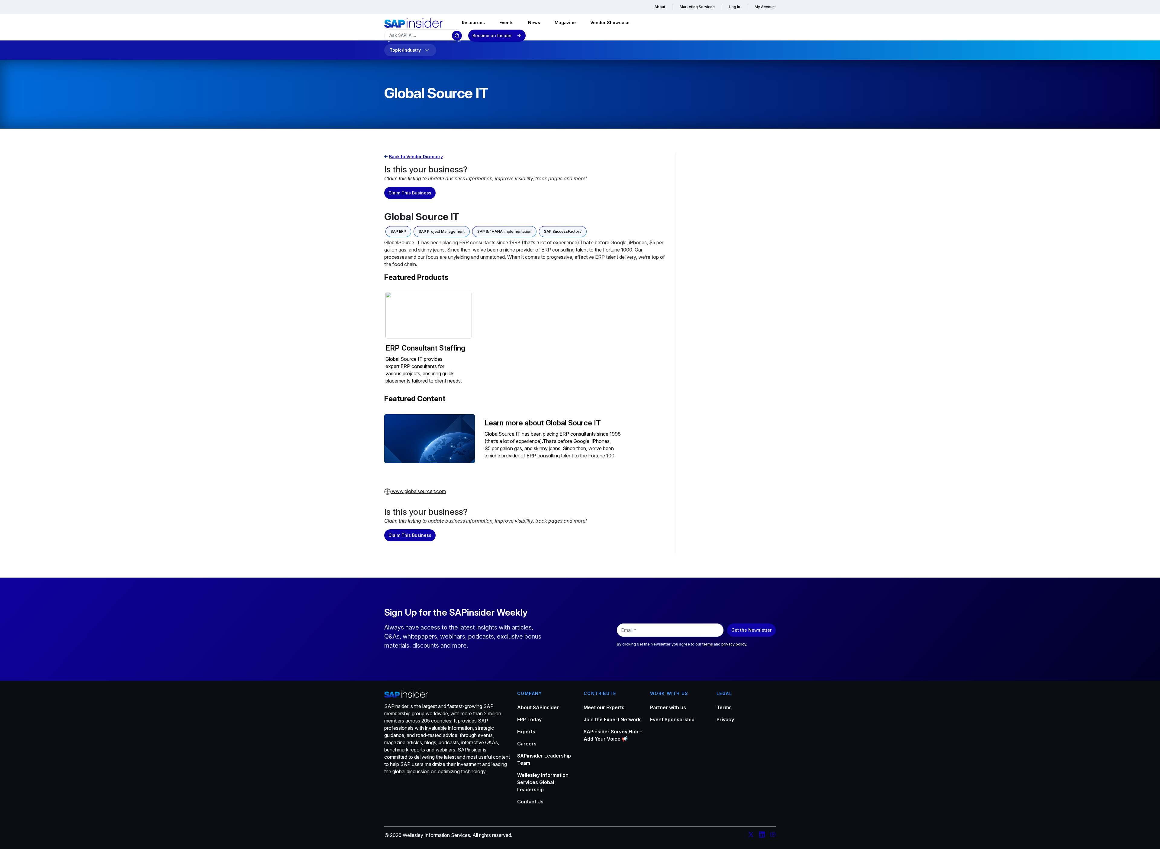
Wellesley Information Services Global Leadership (543, 782)
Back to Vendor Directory (416, 156)
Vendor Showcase (610, 22)
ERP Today (529, 719)
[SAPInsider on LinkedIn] (762, 835)
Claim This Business (409, 192)
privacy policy (733, 644)
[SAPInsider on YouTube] (773, 835)
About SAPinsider (538, 707)
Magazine (565, 22)
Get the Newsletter (751, 630)
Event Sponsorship (672, 719)
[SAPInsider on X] (751, 835)
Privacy (725, 719)
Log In (734, 7)
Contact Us (530, 802)
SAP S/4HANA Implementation (504, 231)
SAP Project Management (442, 231)
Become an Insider (492, 35)
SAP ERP (398, 231)
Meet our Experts (604, 707)
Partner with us (668, 707)
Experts (526, 732)
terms (707, 644)
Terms (724, 707)
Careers (526, 744)
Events (506, 22)
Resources (473, 22)
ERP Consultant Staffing (425, 348)
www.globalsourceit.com (418, 491)
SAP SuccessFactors (563, 231)
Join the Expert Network (612, 719)
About (659, 7)
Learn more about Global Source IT (543, 422)
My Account (765, 7)
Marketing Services (697, 7)
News (534, 22)
